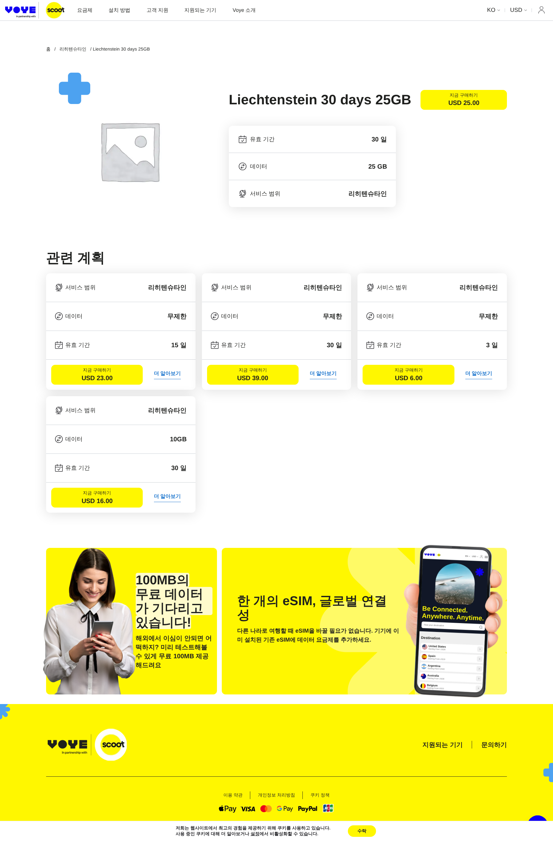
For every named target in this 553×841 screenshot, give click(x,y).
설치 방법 (119, 10)
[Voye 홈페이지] (34, 10)
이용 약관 (233, 794)
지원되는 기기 (200, 10)
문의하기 (494, 744)
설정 (255, 834)
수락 (361, 831)
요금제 (84, 10)
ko (491, 10)
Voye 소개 (244, 10)
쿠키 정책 (320, 794)
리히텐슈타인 (73, 49)
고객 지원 (157, 10)
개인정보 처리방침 (276, 794)
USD (516, 10)
